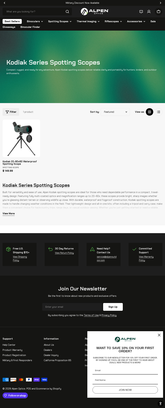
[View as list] (158, 112)
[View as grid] (149, 112)
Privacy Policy (109, 315)
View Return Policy (64, 252)
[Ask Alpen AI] (141, 12)
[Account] (149, 12)
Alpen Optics (18, 388)
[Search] (67, 12)
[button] (4, 3)
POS (28, 388)
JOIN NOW (125, 390)
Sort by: (94, 112)
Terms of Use (91, 315)
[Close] (159, 335)
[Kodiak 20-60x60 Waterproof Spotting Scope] (21, 138)
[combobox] (37, 11)
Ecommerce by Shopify (48, 388)
